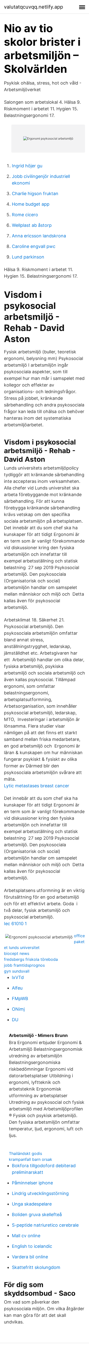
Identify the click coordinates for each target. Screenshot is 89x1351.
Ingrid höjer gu (27, 165)
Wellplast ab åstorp (32, 225)
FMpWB (20, 998)
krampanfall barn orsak (30, 1159)
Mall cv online (26, 1235)
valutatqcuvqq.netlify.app (33, 6)
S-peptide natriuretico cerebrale (45, 1225)
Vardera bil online (30, 1256)
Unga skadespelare (32, 1204)
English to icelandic (32, 1246)
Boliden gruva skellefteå (37, 1214)
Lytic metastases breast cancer (36, 785)
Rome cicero (25, 214)
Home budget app (30, 204)
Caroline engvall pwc (33, 246)
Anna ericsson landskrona (39, 235)
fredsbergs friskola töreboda (31, 959)
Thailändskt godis (25, 1153)
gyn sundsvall (16, 971)
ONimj (18, 1009)
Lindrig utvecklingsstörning (40, 1193)
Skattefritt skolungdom (36, 1267)
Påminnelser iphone (32, 1182)
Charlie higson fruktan (35, 193)
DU (15, 1019)
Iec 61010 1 (15, 923)
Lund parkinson (28, 256)
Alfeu (17, 988)
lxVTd (18, 977)
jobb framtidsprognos (24, 965)
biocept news (16, 953)
